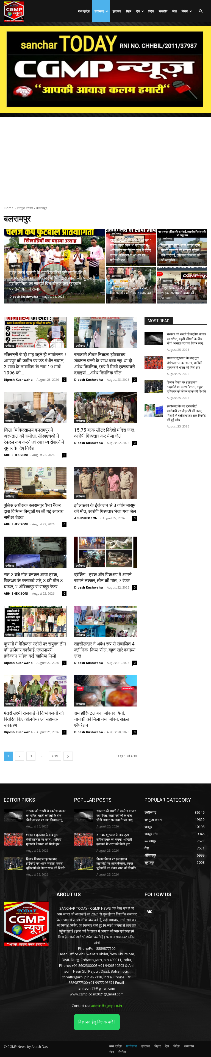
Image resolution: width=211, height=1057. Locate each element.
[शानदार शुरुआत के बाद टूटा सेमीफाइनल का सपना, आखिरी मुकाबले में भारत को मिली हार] (154, 362)
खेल (174, 11)
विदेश (151, 11)
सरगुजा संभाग (25, 208)
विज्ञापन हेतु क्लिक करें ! (96, 1022)
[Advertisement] (105, 158)
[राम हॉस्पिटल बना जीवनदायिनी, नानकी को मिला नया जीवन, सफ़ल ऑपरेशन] (105, 690)
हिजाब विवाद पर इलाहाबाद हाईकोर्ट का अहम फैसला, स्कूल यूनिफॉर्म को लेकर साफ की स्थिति (186, 387)
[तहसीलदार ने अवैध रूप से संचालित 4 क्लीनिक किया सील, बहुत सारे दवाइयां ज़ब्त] (105, 621)
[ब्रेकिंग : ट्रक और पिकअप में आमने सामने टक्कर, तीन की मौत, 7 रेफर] (105, 552)
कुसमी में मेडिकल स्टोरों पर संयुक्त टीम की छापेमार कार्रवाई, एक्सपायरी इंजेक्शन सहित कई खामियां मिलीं (35, 650)
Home (8, 208)
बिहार (128, 11)
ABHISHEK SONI (16, 455)
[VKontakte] (149, 912)
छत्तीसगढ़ (99, 11)
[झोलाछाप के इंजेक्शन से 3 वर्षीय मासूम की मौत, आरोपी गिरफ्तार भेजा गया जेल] (105, 483)
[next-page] (68, 756)
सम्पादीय (163, 11)
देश (138, 11)
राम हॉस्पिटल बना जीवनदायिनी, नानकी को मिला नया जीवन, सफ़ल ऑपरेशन (101, 719)
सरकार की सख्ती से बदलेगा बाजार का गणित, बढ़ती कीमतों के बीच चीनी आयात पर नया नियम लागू (186, 339)
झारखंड (117, 11)
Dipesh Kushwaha (18, 379)
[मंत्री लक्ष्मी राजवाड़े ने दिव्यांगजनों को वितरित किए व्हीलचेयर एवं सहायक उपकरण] (35, 690)
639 (55, 756)
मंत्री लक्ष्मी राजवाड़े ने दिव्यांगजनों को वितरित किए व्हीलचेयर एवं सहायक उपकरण (34, 719)
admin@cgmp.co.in (106, 1005)
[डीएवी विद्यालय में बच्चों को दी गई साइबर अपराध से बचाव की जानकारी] (182, 285)
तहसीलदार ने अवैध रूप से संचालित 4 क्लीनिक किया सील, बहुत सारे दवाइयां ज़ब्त (104, 650)
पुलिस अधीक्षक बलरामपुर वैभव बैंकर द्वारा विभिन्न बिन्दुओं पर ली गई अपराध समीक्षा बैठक (33, 511)
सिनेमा (185, 11)
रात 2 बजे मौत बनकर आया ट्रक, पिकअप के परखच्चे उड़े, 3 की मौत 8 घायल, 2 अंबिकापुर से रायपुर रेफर (33, 580)
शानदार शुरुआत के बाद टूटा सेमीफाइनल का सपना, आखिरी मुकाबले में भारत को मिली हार (184, 362)
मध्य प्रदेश (84, 11)
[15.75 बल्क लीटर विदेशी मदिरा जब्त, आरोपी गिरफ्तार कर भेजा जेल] (105, 407)
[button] (200, 11)
